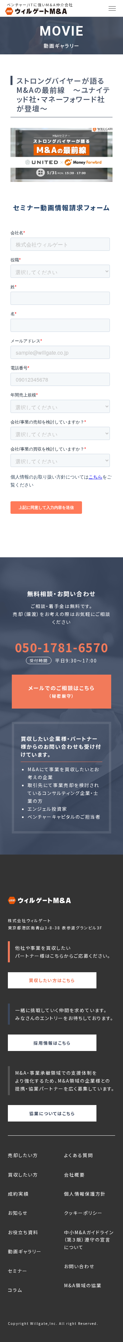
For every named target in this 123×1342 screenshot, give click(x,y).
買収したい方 (23, 1174)
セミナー (18, 1271)
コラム (15, 1290)
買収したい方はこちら (52, 980)
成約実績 (18, 1193)
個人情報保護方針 (85, 1193)
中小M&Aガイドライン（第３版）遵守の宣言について (89, 1239)
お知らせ (18, 1213)
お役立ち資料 (23, 1232)
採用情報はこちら (52, 1043)
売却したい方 (23, 1155)
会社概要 (74, 1174)
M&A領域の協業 (83, 1285)
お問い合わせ (79, 1266)
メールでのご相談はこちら (61, 691)
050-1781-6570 (61, 647)
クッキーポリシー (83, 1213)
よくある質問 (78, 1155)
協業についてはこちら (52, 1113)
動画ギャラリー (25, 1251)
